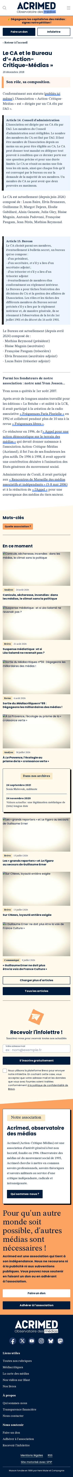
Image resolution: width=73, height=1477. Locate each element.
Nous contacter (13, 1415)
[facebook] (12, 1341)
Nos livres (9, 1386)
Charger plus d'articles (36, 980)
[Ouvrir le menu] (68, 8)
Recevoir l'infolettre (16, 1445)
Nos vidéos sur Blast (16, 1380)
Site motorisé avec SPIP (36, 1462)
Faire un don (19, 32)
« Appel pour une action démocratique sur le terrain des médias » (36, 437)
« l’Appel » (40, 489)
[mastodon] (60, 1341)
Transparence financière (19, 1409)
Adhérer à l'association (36, 1305)
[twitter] (22, 1341)
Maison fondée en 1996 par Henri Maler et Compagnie (36, 1470)
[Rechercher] (4, 8)
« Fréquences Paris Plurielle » (42, 414)
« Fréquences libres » (28, 424)
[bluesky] (50, 1341)
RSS (50, 1455)
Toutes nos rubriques (17, 1361)
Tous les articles (36, 991)
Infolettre (53, 32)
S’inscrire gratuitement (37, 1060)
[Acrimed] (36, 8)
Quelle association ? (18, 526)
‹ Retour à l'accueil (15, 42)
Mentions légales (32, 1455)
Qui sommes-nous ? (25, 1194)
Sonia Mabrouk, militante (21, 789)
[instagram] (41, 1341)
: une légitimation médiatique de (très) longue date (35, 804)
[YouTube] (31, 1341)
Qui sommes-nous (15, 1403)
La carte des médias (16, 1373)
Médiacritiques (13, 1367)
